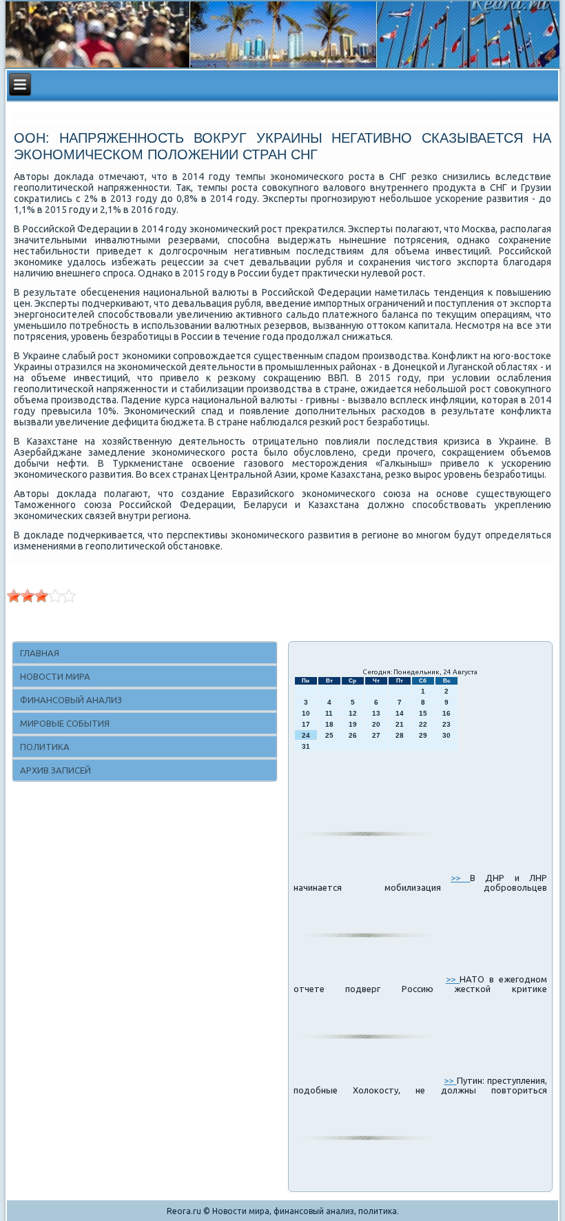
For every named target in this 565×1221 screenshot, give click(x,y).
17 (306, 724)
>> (460, 877)
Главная (39, 653)
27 (376, 735)
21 (399, 724)
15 (423, 713)
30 (446, 735)
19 (353, 724)
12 (353, 713)
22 (423, 724)
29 (423, 735)
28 (399, 735)
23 (446, 724)
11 (329, 713)
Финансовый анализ (71, 700)
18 (329, 724)
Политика (45, 746)
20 (376, 724)
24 (306, 735)
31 (306, 746)
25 (329, 735)
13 (376, 713)
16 (446, 713)
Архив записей (55, 770)
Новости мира (55, 676)
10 (306, 713)
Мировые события (65, 723)
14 (399, 713)
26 (353, 735)
